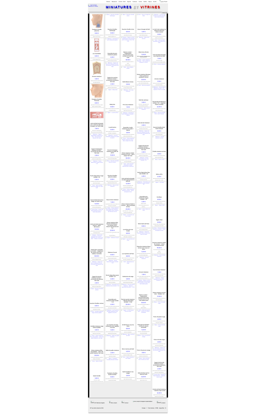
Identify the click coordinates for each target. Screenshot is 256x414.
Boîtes (145, 1)
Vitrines (108, 1)
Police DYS (164, 12)
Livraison (163, 402)
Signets (129, 1)
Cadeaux (135, 1)
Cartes (140, 1)
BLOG (154, 1)
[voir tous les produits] (93, 6)
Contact (126, 402)
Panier (165, 1)
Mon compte (114, 402)
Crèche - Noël (122, 1)
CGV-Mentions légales (99, 402)
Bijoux (150, 1)
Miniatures (114, 1)
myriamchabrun (148, 401)
